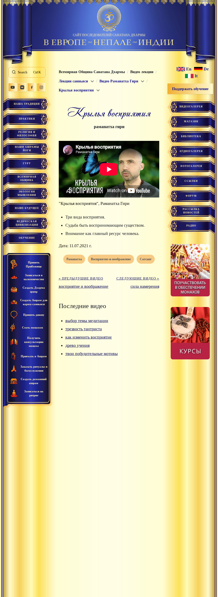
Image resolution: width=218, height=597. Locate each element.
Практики (27, 118)
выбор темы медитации (86, 320)
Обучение (27, 238)
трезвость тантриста (83, 329)
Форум (191, 196)
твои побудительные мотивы (91, 353)
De (206, 69)
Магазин (191, 121)
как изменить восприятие (88, 337)
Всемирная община (27, 178)
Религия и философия (27, 134)
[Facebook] (31, 87)
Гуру (27, 163)
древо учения (77, 345)
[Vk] (22, 87)
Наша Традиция (27, 104)
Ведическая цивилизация (27, 223)
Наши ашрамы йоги (27, 149)
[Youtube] (12, 87)
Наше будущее (27, 208)
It (196, 76)
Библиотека (191, 136)
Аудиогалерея (191, 151)
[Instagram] (41, 87)
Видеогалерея (191, 106)
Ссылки (191, 181)
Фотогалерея (191, 166)
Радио (191, 225)
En (188, 69)
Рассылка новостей (191, 211)
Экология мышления (27, 193)
